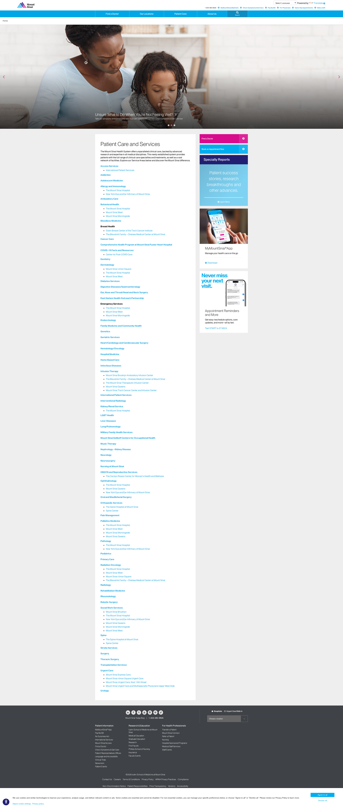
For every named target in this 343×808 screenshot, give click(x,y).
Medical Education (136, 735)
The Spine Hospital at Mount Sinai (122, 507)
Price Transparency (157, 786)
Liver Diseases (108, 421)
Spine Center (112, 510)
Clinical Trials (100, 760)
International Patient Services (120, 170)
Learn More (225, 202)
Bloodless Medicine (110, 220)
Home (5, 21)
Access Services (109, 166)
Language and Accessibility (106, 756)
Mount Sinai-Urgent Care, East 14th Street (126, 682)
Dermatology (107, 264)
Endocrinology (108, 320)
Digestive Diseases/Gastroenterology (120, 286)
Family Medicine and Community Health (121, 325)
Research (133, 742)
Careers (117, 779)
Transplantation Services (113, 665)
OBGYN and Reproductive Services (118, 472)
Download (212, 262)
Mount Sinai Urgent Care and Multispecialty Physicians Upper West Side (140, 686)
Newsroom (99, 763)
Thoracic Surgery (109, 659)
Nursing (165, 740)
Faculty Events (135, 756)
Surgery (104, 653)
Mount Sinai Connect (171, 733)
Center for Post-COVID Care (119, 254)
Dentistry (105, 259)
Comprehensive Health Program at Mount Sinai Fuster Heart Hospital (136, 244)
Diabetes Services (110, 281)
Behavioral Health (109, 204)
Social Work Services (111, 607)
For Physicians (285, 8)
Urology (104, 690)
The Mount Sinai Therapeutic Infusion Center (127, 382)
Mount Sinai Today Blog (135, 718)
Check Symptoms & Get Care (253, 8)
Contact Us (107, 779)
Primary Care (107, 559)
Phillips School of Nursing (139, 749)
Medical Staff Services (171, 746)
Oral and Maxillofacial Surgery (116, 497)
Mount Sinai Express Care (118, 674)
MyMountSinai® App (103, 729)
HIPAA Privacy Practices (165, 779)
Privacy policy (38, 804)
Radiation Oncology (110, 565)
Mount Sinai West (114, 212)
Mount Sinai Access (103, 743)
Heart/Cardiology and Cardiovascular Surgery (124, 342)
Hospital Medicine (109, 354)
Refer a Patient (168, 736)
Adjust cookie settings (22, 804)
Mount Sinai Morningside (118, 216)
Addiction (105, 175)
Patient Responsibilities (137, 786)
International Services (104, 740)
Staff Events (167, 750)
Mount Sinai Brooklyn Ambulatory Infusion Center (129, 375)
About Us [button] (212, 13)
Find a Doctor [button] (112, 13)
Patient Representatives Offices (108, 753)
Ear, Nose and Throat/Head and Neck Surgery (124, 292)
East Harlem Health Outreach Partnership (122, 298)
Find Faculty (134, 746)
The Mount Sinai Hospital (118, 190)
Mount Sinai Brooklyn (116, 611)
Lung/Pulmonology (110, 426)
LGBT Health (107, 415)
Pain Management (109, 515)
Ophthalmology (108, 481)
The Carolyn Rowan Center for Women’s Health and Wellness (135, 476)
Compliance (183, 779)
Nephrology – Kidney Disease (115, 449)
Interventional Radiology (113, 400)
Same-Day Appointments (304, 8)
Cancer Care (107, 239)
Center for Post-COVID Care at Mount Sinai (129, 114)
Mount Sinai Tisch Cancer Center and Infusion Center (131, 390)
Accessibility (182, 786)
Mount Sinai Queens (115, 386)
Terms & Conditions (131, 779)
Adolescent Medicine (111, 180)
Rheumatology (108, 596)
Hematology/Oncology (112, 348)
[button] (237, 13)
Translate (318, 3)
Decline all (322, 800)
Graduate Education (137, 739)
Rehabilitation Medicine (112, 590)
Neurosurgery (107, 460)
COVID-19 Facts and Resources (117, 250)
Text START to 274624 (216, 328)
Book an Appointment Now (213, 149)
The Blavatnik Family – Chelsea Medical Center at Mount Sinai (135, 234)
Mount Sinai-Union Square (118, 269)
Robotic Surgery (109, 602)
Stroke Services (108, 648)
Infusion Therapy (109, 371)
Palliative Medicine (110, 521)
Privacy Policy (148, 779)
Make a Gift (321, 8)
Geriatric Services (110, 337)
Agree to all (322, 795)
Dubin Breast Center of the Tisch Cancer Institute (129, 230)
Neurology (105, 455)
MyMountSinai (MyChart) (229, 8)
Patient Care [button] (180, 13)
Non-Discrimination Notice (114, 786)
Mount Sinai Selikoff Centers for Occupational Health (127, 438)
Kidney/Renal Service (111, 406)
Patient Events (101, 766)
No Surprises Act (102, 736)
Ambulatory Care (109, 198)
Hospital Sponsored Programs (174, 743)
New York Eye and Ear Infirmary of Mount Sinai (128, 194)
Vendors (171, 786)
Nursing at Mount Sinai (112, 466)
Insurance (133, 752)
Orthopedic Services (111, 503)
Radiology (105, 585)
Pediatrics (105, 553)
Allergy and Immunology (113, 186)
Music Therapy (108, 443)
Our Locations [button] (146, 13)
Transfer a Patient (169, 729)
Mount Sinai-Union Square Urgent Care (124, 678)
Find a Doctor (207, 138)
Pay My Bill (271, 8)
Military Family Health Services (116, 432)
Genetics (105, 331)
